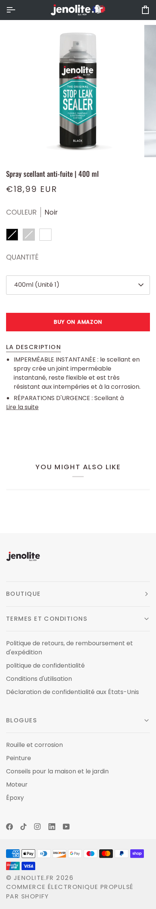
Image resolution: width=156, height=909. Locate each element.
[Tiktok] (23, 826)
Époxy (15, 797)
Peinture (18, 758)
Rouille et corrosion (34, 744)
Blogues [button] (21, 720)
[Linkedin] (51, 826)
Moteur (17, 784)
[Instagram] (37, 826)
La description (33, 347)
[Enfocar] (26, 143)
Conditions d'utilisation (39, 678)
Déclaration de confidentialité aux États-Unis (72, 692)
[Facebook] (9, 826)
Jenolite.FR (34, 877)
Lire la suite (22, 407)
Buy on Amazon (78, 322)
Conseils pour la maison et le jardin (57, 771)
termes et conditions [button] (46, 618)
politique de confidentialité (45, 665)
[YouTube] (66, 826)
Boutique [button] (23, 593)
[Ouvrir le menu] (17, 10)
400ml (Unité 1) (36, 284)
